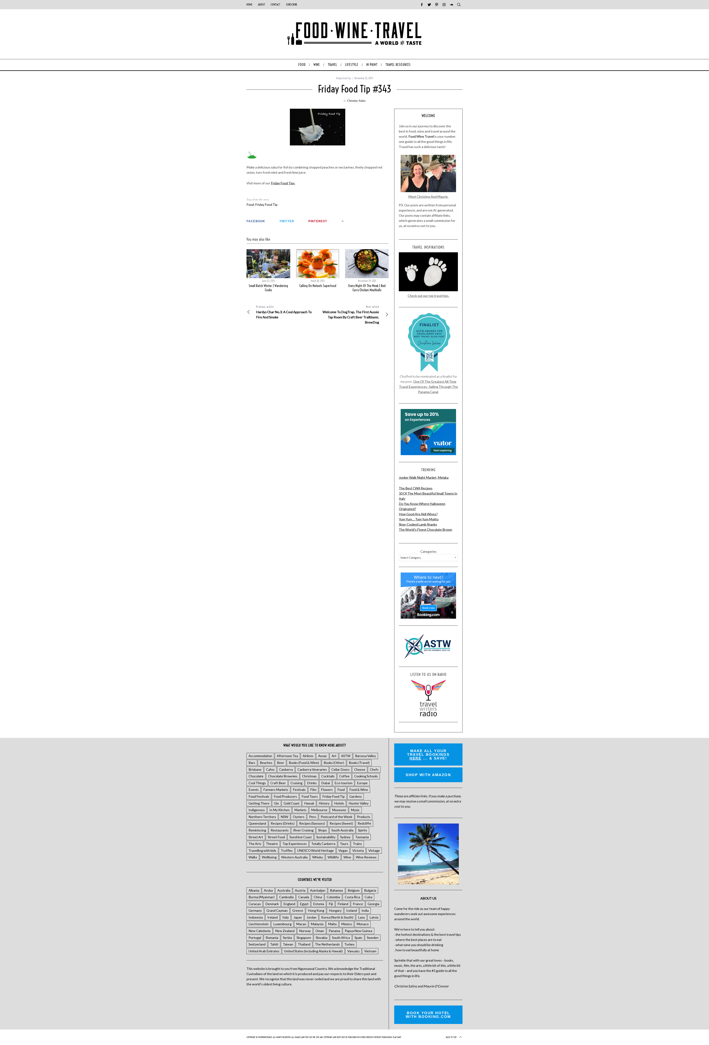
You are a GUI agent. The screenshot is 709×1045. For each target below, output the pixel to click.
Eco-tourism (343, 783)
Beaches (266, 763)
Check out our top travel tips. (428, 296)
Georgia (373, 904)
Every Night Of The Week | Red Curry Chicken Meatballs (367, 288)
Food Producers (285, 796)
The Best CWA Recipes (415, 488)
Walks (253, 857)
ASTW (345, 756)
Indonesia (256, 917)
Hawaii (309, 803)
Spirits (362, 830)
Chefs (374, 769)
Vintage (374, 850)
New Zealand (284, 931)
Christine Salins (356, 100)
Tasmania (362, 837)
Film (313, 790)
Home (249, 4)
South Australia (342, 830)
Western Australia (294, 857)
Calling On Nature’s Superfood (317, 286)
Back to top (451, 1037)
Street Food (276, 837)
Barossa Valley (365, 756)
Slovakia (321, 938)
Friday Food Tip (343, 78)
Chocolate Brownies (282, 776)
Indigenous (257, 810)
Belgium (353, 890)
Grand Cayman (277, 910)
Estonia (318, 904)
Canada (303, 897)
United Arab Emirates (264, 951)
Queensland (257, 823)
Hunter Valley (359, 803)
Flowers (327, 790)
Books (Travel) (359, 763)
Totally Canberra (323, 844)
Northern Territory (262, 817)
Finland (343, 904)
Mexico (346, 924)
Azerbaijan (317, 890)
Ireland (272, 917)
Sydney (345, 837)
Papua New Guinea (358, 931)
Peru (312, 817)
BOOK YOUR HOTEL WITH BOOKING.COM (428, 1015)
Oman (319, 931)
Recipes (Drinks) (282, 823)
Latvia (373, 917)
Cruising (296, 783)
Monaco (363, 924)
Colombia (333, 897)
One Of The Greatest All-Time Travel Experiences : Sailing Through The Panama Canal (428, 386)
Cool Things (257, 783)
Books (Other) (334, 763)
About (261, 4)
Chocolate (256, 776)
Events (254, 790)
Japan (297, 917)
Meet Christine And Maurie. (428, 197)
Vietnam (370, 951)
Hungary (335, 910)
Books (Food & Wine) (304, 763)
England (289, 904)
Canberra (286, 769)
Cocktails (328, 776)
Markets (300, 810)
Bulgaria (370, 890)
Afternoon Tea (287, 756)
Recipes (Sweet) (341, 823)
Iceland (351, 910)
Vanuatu (353, 951)
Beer (280, 763)
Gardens (355, 796)
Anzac (322, 756)
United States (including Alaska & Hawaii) (313, 951)
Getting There (259, 803)
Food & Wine (358, 790)
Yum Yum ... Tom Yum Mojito (419, 519)
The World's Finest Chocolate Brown (425, 529)
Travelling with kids (262, 850)
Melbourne (319, 810)
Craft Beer (278, 783)
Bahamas (336, 890)
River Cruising (303, 830)
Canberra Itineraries (312, 769)
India (365, 910)
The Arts (255, 844)
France (358, 904)
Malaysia (317, 924)
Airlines (308, 756)
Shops (322, 830)
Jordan (311, 917)
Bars (252, 763)
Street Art (256, 837)
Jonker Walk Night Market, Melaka (423, 477)
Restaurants (280, 830)
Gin (276, 803)
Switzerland (257, 944)
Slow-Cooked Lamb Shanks (418, 524)
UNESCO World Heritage (315, 850)
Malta (332, 924)
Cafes (270, 769)
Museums (339, 810)
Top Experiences (294, 844)
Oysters (298, 817)
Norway (305, 931)
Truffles (287, 850)
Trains (357, 844)
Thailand (304, 944)
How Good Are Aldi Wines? (418, 514)
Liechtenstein (259, 924)
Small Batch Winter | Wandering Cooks (268, 288)
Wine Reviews (366, 857)
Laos (361, 917)
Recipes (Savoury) (312, 823)
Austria (300, 890)
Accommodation (260, 756)
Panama (334, 931)
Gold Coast (291, 803)
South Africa (341, 938)
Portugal (255, 938)
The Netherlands (327, 944)
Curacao (255, 904)
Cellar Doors (340, 769)
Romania (272, 938)
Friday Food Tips (283, 183)
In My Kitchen (279, 810)
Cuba (368, 897)
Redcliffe (364, 823)
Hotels (339, 803)
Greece (297, 910)
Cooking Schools (366, 776)
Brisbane (255, 769)
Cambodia (286, 897)
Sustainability (325, 837)
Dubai (325, 783)
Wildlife (333, 857)
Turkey (349, 944)
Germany (255, 910)
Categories (428, 551)
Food (250, 204)
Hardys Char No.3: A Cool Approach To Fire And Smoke (284, 312)
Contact (275, 4)
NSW (284, 817)
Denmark (272, 904)
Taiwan (288, 944)
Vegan (343, 850)
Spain (358, 938)
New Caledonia (259, 931)
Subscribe (291, 4)
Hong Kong (316, 910)
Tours (344, 844)
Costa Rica (352, 897)
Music (355, 810)
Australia (283, 890)
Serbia (287, 938)
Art (334, 756)
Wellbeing (269, 857)
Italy (285, 917)
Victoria (358, 850)
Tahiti (274, 944)
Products (363, 817)
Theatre (272, 844)
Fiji (331, 904)
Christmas (309, 776)
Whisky (317, 857)
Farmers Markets (275, 790)
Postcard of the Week (336, 817)
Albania (254, 890)
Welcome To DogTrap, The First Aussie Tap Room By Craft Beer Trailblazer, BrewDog (351, 314)
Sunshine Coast (301, 837)
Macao (301, 924)
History (324, 803)
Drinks (312, 783)
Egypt (304, 904)
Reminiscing (257, 830)
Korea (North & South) (337, 917)
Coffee (344, 776)
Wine (347, 857)
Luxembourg (282, 924)
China (318, 897)
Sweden (373, 938)
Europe (362, 783)
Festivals (299, 790)
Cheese (359, 769)
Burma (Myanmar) (262, 897)
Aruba (268, 890)
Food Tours (310, 796)
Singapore (304, 938)
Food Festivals (259, 796)
